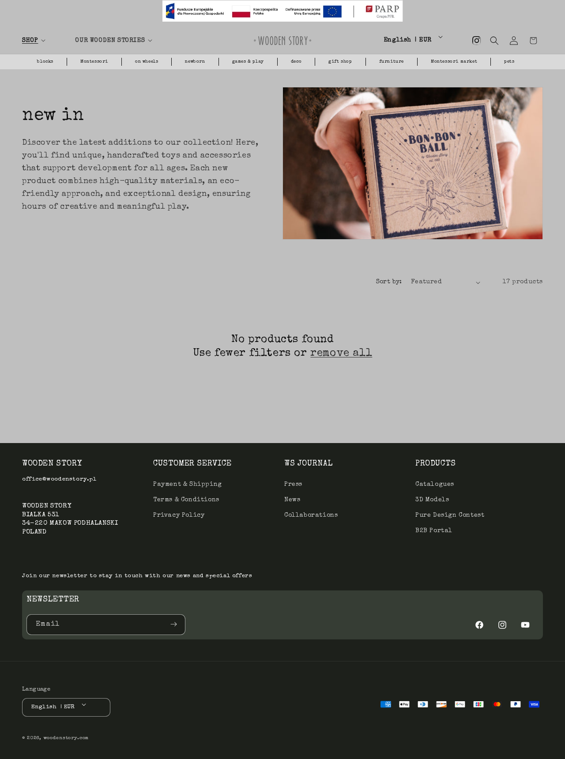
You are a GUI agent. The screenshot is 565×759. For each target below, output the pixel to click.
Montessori (94, 62)
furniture (391, 62)
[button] (43, 40)
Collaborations (311, 515)
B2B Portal (433, 531)
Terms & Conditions (186, 499)
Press (293, 484)
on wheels (146, 62)
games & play (248, 62)
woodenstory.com (66, 738)
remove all (341, 353)
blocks (45, 62)
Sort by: (389, 282)
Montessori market (454, 62)
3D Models (432, 499)
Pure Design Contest (449, 515)
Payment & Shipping (187, 484)
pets (509, 62)
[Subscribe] (175, 624)
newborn (195, 62)
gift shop (340, 62)
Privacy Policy (178, 515)
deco (296, 62)
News (292, 499)
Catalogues (434, 484)
